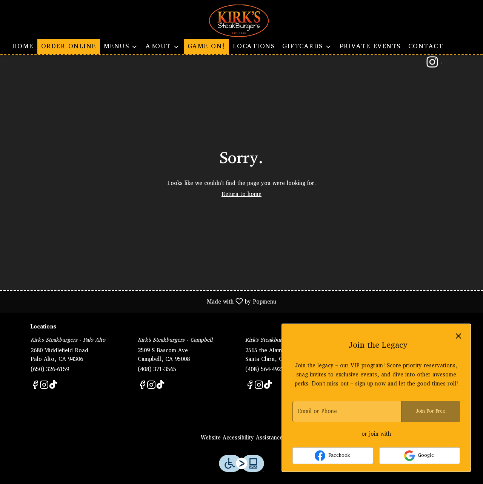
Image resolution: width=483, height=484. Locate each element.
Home (23, 47)
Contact (425, 47)
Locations (254, 47)
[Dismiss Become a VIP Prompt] (458, 336)
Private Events (370, 47)
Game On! (206, 47)
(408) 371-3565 (157, 370)
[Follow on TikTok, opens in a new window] (53, 387)
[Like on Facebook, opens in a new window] (35, 387)
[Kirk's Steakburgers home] (241, 21)
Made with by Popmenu (141, 301)
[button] (121, 46)
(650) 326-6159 (50, 370)
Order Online (68, 47)
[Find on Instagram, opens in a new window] (44, 387)
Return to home (241, 194)
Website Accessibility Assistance (242, 438)
